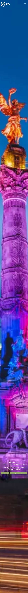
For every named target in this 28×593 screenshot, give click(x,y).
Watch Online (5, 473)
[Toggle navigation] (25, 4)
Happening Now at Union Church (18, 473)
